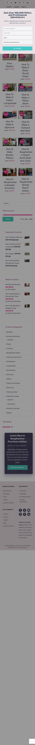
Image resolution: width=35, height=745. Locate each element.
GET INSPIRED (17, 48)
